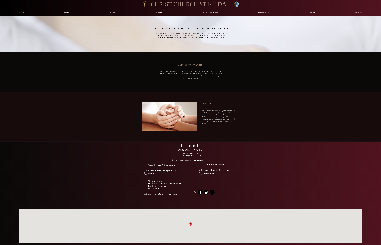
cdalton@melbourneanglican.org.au (163, 170)
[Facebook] (200, 192)
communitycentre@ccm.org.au (216, 170)
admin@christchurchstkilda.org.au (162, 194)
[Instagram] (206, 192)
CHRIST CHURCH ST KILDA (188, 4)
